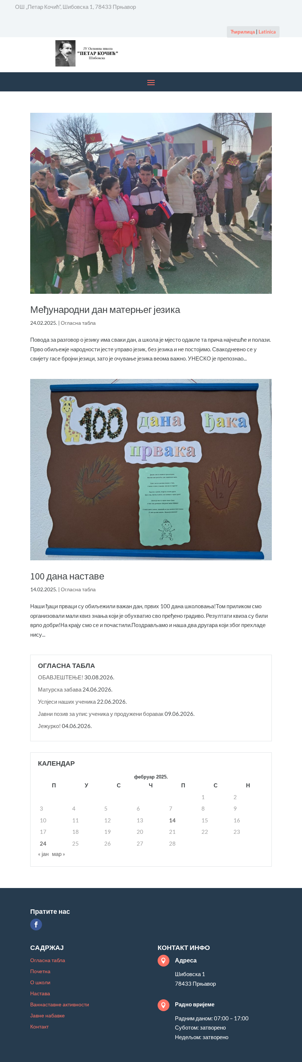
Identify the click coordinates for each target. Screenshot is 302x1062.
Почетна (40, 971)
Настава (40, 993)
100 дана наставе (67, 576)
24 (43, 843)
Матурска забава (59, 689)
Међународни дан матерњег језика (105, 309)
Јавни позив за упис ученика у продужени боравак (101, 713)
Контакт (39, 1027)
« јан (43, 853)
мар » (58, 853)
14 (172, 820)
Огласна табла (78, 323)
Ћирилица (243, 32)
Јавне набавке (47, 1016)
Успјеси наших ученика (67, 701)
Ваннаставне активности (59, 1004)
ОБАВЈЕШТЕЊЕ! (60, 677)
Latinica (267, 32)
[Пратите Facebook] (36, 924)
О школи (40, 982)
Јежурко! (49, 725)
